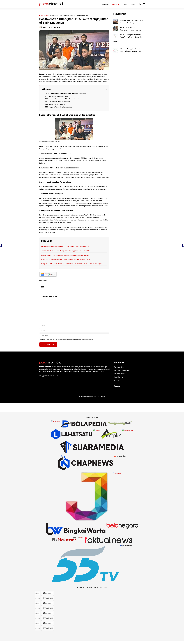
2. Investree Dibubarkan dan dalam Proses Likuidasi (63, 99)
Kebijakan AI (118, 377)
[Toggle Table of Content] (104, 89)
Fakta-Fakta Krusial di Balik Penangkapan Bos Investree (65, 93)
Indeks (124, 4)
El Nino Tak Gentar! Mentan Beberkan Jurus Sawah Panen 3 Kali (65, 246)
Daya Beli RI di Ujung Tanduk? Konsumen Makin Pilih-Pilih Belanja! (65, 259)
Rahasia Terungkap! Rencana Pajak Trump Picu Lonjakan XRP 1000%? (131, 37)
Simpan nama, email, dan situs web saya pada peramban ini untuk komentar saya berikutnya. (67, 339)
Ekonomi (115, 4)
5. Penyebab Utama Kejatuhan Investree (59, 107)
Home (41, 15)
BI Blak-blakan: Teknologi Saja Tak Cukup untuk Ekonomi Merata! (65, 255)
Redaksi (117, 386)
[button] (140, 4)
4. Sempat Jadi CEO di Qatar (56, 104)
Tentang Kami (119, 367)
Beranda (105, 4)
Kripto (133, 4)
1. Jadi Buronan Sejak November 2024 (58, 96)
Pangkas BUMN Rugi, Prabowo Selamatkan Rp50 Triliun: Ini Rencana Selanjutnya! (71, 264)
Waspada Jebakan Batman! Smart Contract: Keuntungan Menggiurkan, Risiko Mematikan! (132, 22)
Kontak (116, 380)
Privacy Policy (119, 374)
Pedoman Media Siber (122, 370)
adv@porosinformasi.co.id (48, 376)
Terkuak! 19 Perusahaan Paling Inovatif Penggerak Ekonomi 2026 (65, 251)
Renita (44, 27)
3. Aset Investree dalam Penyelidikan (58, 101)
